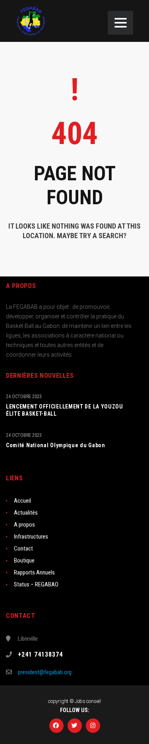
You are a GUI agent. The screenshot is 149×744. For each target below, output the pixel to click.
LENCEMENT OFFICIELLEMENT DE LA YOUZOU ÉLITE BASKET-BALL (64, 410)
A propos (24, 524)
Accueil (22, 500)
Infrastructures (31, 536)
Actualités (26, 512)
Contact (23, 548)
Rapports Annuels (34, 572)
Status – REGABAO (36, 584)
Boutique (24, 560)
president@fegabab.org (45, 672)
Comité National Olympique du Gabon (55, 445)
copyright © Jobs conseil (74, 701)
